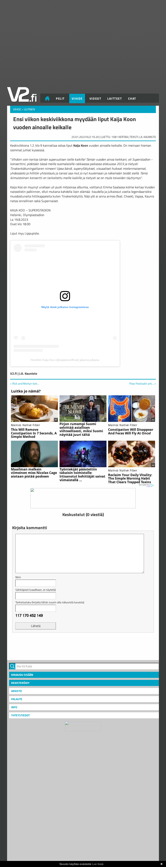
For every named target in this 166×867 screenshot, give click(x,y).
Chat (132, 98)
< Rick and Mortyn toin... (24, 383)
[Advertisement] (83, 646)
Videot (95, 98)
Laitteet (114, 98)
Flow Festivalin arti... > (142, 384)
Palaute (16, 699)
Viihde (77, 98)
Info (14, 707)
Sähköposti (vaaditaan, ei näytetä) (35, 590)
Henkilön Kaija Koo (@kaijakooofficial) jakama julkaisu (65, 360)
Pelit (60, 98)
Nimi (18, 577)
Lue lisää (97, 864)
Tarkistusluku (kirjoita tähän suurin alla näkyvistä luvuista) (49, 602)
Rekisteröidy (20, 683)
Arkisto (16, 691)
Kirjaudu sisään (22, 675)
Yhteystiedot (20, 715)
